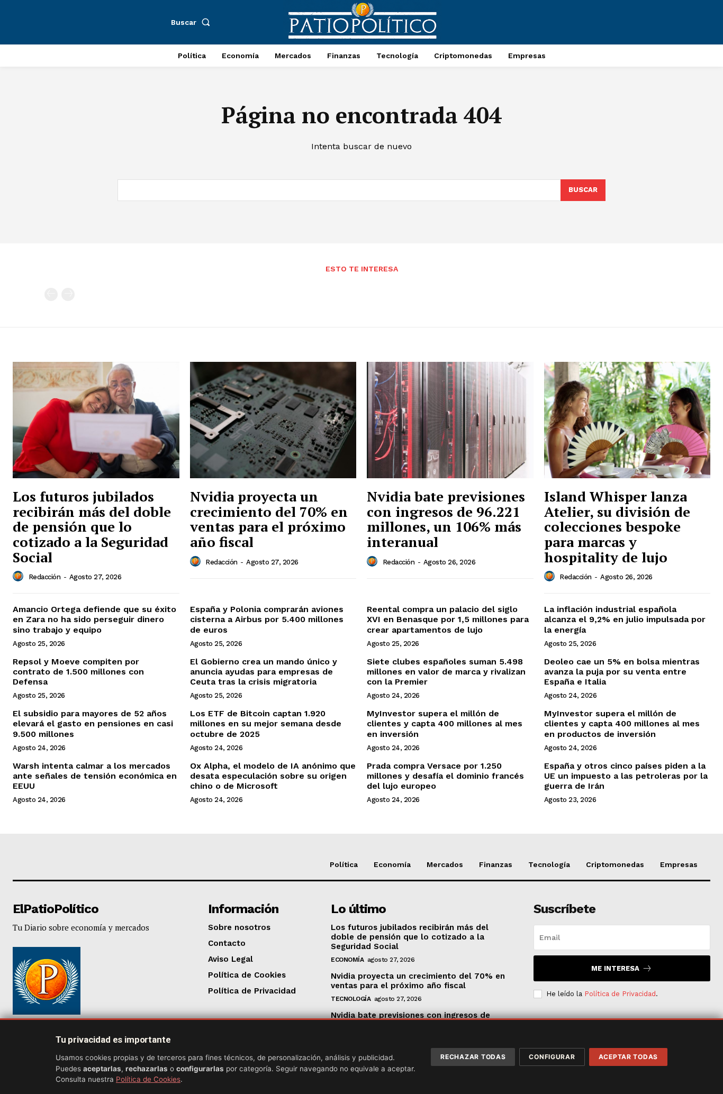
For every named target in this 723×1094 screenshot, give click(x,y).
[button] (192, 22)
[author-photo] (19, 576)
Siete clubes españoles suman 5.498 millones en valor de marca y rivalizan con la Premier (446, 672)
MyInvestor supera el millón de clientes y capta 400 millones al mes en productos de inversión (622, 723)
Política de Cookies (148, 1079)
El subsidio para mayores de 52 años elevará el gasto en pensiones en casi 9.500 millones (93, 723)
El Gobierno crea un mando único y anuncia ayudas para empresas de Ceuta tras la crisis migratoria (263, 672)
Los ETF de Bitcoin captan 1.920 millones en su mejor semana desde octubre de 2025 (265, 723)
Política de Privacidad (620, 994)
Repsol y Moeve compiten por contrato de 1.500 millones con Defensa (78, 672)
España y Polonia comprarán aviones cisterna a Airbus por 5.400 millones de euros (267, 619)
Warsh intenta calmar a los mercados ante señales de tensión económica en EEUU (95, 776)
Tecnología (350, 998)
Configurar (552, 1057)
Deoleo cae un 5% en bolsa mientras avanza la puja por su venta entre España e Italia (622, 672)
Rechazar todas (472, 1057)
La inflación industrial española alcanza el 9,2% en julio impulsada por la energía (625, 619)
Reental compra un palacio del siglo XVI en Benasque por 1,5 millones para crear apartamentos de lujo (448, 619)
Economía (347, 959)
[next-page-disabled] (68, 294)
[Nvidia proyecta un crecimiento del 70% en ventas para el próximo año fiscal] (273, 420)
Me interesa (615, 968)
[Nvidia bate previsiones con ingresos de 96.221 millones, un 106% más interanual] (450, 420)
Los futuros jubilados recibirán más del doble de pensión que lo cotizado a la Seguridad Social (92, 526)
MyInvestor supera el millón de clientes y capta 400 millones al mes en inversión (444, 723)
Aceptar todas (628, 1057)
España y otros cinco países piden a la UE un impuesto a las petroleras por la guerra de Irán (626, 776)
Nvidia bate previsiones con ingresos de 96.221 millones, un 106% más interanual (446, 519)
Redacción (45, 577)
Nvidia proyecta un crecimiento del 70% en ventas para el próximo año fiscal (269, 519)
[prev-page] (51, 294)
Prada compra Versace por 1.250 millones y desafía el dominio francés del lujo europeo (445, 776)
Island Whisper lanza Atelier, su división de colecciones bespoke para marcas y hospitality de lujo (617, 526)
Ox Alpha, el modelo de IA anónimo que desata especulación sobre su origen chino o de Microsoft (273, 776)
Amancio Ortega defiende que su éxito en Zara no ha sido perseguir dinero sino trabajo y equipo (94, 619)
